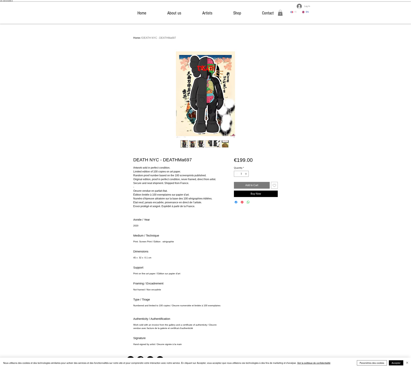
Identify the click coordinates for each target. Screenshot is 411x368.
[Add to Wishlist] (274, 185)
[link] (280, 13)
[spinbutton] (241, 174)
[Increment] (246, 174)
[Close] (407, 362)
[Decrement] (236, 174)
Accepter (396, 362)
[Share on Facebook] (236, 202)
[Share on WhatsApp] (248, 202)
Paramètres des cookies (372, 362)
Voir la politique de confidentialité (313, 362)
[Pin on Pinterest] (242, 202)
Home (136, 37)
